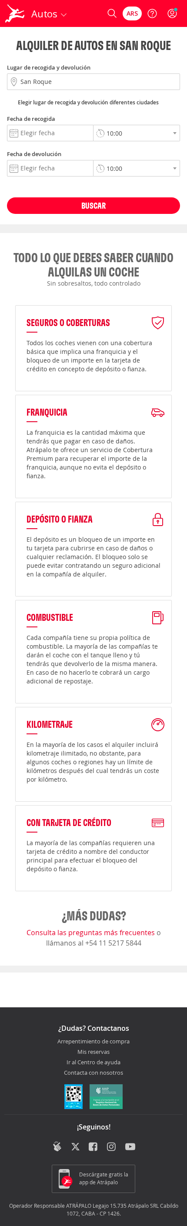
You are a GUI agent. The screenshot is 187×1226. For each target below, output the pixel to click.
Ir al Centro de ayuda (93, 1062)
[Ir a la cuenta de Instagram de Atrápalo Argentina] (112, 1147)
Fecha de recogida (31, 119)
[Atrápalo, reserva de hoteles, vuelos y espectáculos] (14, 13)
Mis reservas (93, 1052)
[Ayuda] (152, 13)
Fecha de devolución (34, 154)
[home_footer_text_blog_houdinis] (57, 1146)
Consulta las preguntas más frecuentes (92, 932)
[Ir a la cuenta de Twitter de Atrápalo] (75, 1147)
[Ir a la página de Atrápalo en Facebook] (94, 1147)
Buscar (93, 205)
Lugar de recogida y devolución (48, 67)
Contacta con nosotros (93, 1072)
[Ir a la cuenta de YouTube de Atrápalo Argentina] (130, 1147)
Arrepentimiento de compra (93, 1041)
